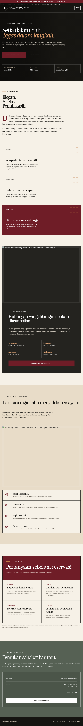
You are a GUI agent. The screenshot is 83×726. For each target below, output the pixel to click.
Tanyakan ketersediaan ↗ (14, 55)
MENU (77, 8)
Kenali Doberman (36, 55)
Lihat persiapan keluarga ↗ (41, 363)
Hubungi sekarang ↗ (41, 700)
